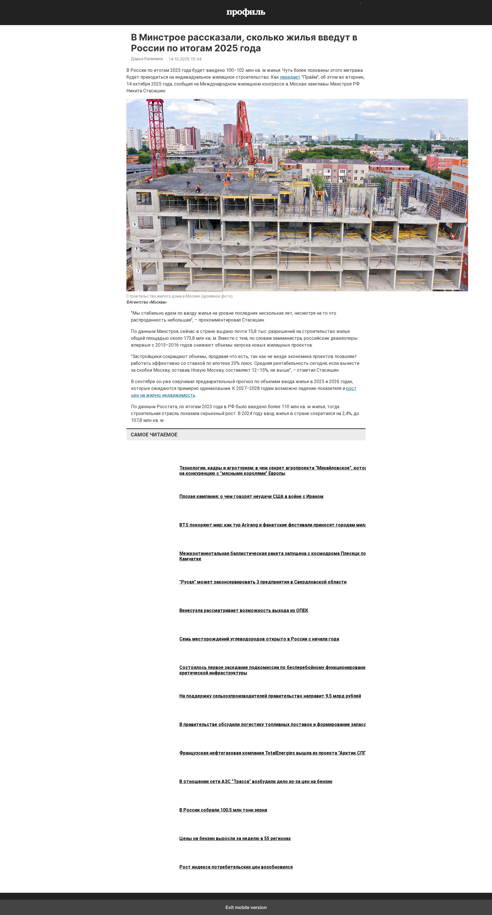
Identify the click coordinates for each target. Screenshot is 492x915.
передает (290, 77)
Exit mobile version (246, 907)
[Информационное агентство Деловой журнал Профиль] (246, 12)
